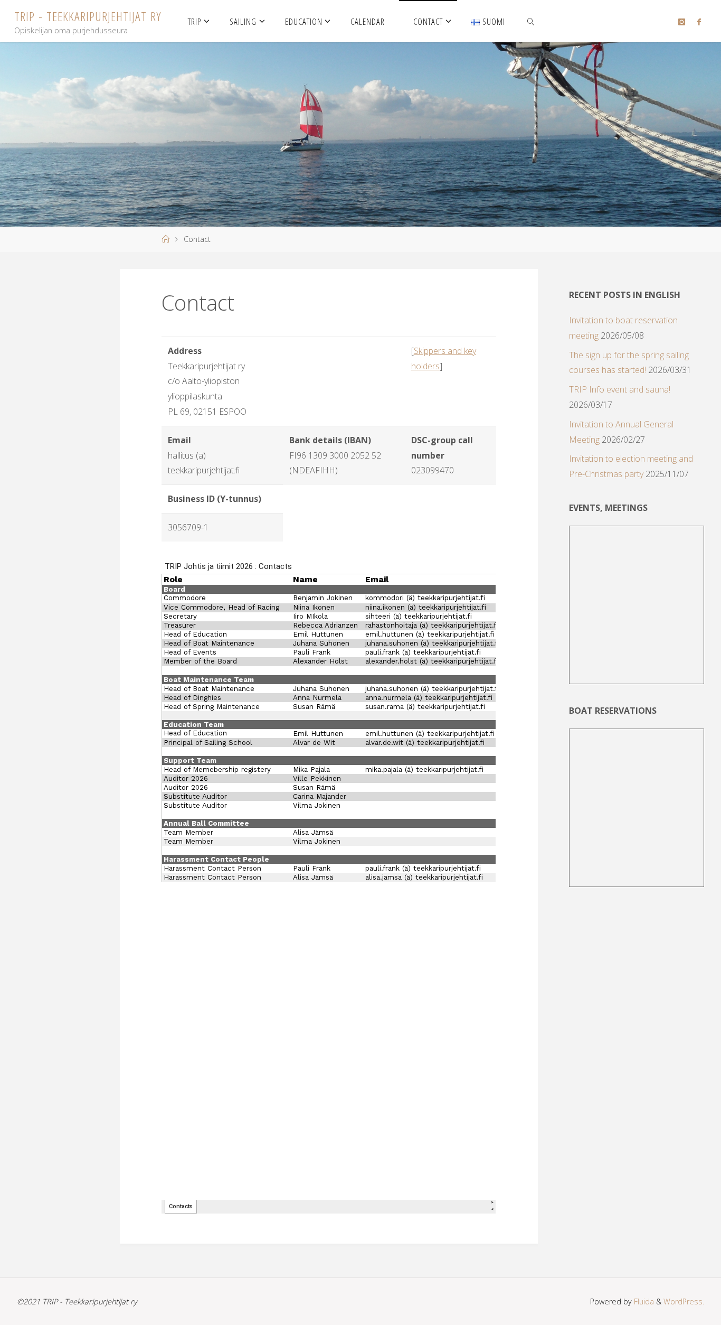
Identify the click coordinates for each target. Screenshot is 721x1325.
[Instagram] (681, 21)
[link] (531, 21)
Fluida (643, 1301)
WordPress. (683, 1301)
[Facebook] (698, 21)
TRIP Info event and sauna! (619, 389)
